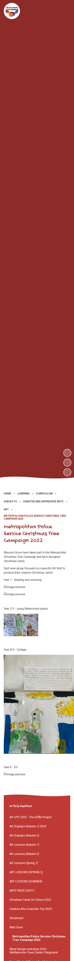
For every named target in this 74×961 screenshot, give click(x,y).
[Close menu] (64, 11)
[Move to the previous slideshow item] (67, 463)
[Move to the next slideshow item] (67, 453)
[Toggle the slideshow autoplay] (67, 472)
